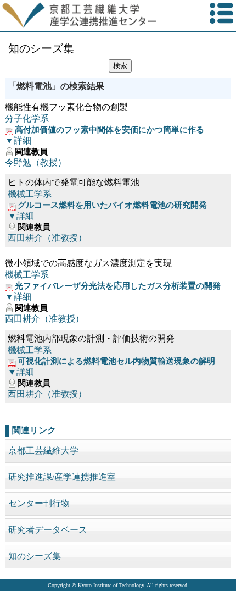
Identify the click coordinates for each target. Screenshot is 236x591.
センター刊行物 (39, 503)
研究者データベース (47, 529)
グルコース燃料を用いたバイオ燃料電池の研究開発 (112, 205)
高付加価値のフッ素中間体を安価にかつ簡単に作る (109, 129)
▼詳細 (18, 140)
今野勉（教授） (35, 162)
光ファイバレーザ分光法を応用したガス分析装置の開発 (118, 285)
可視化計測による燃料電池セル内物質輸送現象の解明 (116, 361)
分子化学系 (27, 118)
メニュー (221, 13)
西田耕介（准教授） (47, 237)
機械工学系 (30, 193)
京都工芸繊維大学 (43, 450)
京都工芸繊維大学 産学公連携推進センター (94, 15)
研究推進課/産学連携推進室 (62, 477)
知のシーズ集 (34, 556)
